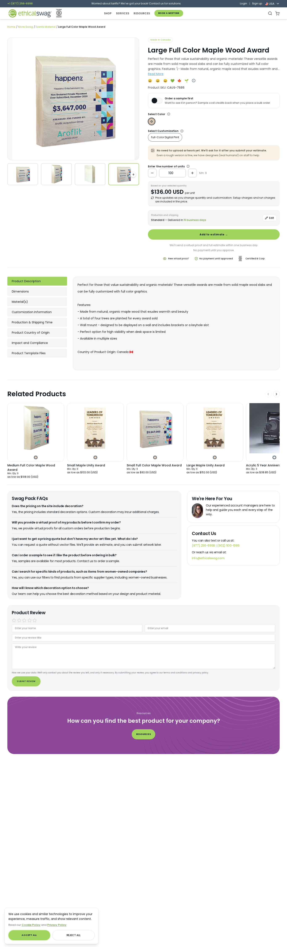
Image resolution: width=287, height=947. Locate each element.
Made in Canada (160, 39)
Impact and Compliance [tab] (30, 343)
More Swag (25, 27)
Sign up (257, 3)
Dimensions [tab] (20, 291)
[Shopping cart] (277, 13)
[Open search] (270, 13)
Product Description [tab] (26, 281)
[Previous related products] (268, 394)
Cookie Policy (31, 925)
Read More (155, 74)
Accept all (29, 935)
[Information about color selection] (169, 114)
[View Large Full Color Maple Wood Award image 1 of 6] (22, 174)
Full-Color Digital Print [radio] (165, 137)
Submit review (26, 681)
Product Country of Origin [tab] (31, 333)
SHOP (108, 13)
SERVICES (122, 13)
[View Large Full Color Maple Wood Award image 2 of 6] (56, 174)
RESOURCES (142, 13)
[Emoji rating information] (193, 81)
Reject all (73, 935)
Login (243, 3)
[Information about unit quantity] (182, 131)
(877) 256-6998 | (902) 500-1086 (216, 545)
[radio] (14, 620)
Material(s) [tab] (20, 302)
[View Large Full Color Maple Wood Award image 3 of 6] (90, 174)
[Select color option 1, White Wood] (35, 457)
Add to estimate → (214, 234)
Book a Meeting (168, 13)
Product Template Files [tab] (29, 353)
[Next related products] (276, 394)
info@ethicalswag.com (208, 558)
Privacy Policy (56, 925)
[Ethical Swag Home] (29, 13)
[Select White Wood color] (151, 121)
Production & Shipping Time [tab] (32, 322)
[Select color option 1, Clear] (274, 457)
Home (11, 27)
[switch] (156, 101)
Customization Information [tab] (32, 312)
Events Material (45, 27)
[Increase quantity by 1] (192, 173)
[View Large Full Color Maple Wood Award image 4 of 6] (123, 174)
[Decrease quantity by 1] (152, 173)
